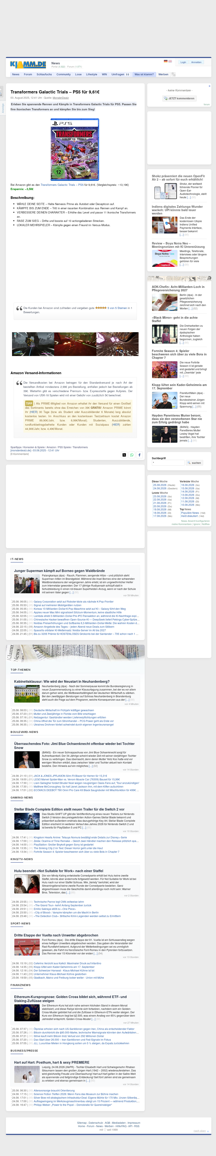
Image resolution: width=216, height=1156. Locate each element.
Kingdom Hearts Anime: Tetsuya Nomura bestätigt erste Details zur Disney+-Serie (80, 837)
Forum (28, 74)
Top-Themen (20, 669)
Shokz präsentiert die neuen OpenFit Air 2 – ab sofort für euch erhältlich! (178, 177)
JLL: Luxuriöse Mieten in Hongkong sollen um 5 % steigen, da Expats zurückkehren (81, 1043)
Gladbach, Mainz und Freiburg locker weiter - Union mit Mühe (69, 977)
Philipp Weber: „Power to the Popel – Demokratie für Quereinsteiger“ (73, 1104)
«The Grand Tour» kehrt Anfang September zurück (62, 905)
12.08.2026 (187, 498)
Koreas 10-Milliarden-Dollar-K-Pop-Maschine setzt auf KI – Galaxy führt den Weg (80, 608)
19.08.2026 (159, 509)
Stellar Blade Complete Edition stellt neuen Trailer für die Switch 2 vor (69, 809)
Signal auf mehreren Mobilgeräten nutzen (57, 605)
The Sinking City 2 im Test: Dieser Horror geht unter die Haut (68, 848)
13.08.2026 (187, 494)
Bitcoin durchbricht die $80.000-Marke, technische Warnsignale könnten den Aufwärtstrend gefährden (92, 1032)
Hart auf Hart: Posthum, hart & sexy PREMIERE (51, 1062)
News (15, 74)
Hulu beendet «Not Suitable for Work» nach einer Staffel (58, 870)
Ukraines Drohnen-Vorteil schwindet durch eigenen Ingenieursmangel (74, 724)
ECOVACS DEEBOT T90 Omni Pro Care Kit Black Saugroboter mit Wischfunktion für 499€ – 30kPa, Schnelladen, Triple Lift (103, 790)
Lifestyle (91, 74)
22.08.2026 (159, 499)
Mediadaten (119, 1122)
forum (207, 104)
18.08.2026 (159, 512)
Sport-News (20, 923)
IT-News (17, 559)
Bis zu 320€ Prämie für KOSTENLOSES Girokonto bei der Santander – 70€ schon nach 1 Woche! (89, 633)
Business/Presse (24, 1050)
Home (81, 1126)
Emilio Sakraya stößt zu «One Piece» (55, 909)
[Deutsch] (166, 61)
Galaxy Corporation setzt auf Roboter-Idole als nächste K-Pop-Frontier (73, 601)
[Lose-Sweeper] (173, 75)
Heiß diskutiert (189, 516)
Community (64, 74)
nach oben (200, 1130)
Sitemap (82, 1122)
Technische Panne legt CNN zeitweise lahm (59, 901)
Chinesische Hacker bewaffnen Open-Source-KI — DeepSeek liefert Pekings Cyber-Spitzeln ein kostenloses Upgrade (101, 619)
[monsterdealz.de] (21, 450)
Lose (78, 74)
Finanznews (21, 985)
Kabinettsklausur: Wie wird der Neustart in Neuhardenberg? (62, 681)
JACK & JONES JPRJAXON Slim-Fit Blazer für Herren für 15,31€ (70, 775)
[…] (71, 592)
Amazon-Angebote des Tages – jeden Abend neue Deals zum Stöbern (74, 626)
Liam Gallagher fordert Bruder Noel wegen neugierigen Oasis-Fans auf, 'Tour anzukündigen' (86, 783)
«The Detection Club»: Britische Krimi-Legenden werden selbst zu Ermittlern (77, 916)
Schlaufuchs (44, 74)
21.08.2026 (159, 502)
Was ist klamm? (144, 74)
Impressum (134, 1122)
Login (183, 62)
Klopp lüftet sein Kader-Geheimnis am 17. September (64, 967)
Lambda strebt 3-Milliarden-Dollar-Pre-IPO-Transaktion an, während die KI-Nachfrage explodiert (88, 616)
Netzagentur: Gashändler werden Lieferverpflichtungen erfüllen (70, 717)
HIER (33, 412)
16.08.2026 (187, 485)
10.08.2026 (187, 504)
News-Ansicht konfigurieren (195, 520)
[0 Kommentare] (20, 454)
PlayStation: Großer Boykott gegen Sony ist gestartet (63, 844)
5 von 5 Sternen (117, 308)
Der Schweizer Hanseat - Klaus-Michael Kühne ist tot (64, 970)
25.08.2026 (159, 485)
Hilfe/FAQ (121, 1126)
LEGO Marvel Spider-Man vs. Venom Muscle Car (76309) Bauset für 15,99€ (77, 779)
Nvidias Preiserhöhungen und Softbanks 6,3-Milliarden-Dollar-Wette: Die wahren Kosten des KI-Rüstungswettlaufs (99, 623)
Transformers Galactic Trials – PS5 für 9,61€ (55, 92)
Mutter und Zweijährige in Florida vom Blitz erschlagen (65, 713)
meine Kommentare (182, 524)
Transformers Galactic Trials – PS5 (62, 185)
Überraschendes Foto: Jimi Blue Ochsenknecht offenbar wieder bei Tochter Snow (74, 745)
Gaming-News (22, 797)
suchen (196, 463)
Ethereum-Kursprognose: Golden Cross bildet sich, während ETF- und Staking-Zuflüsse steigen (70, 998)
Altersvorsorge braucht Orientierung (54, 1090)
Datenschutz (96, 1122)
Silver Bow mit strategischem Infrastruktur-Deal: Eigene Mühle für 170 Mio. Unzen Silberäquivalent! (90, 1097)
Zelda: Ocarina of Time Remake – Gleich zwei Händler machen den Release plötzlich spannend (89, 841)
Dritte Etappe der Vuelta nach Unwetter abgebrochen (56, 935)
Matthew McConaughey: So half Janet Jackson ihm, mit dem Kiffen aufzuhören (78, 786)
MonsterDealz (61, 97)
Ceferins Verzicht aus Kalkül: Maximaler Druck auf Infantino (67, 963)
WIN (104, 74)
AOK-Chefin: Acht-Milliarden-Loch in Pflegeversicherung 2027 (178, 288)
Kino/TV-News (22, 859)
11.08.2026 (187, 501)
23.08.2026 (159, 496)
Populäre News (190, 512)
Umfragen (120, 74)
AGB (107, 1122)
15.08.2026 (187, 488)
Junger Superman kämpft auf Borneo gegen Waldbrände (59, 570)
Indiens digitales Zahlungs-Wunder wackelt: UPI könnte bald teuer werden (177, 209)
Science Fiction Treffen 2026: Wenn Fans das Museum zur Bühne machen (76, 1094)
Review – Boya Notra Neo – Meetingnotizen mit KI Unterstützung (178, 245)
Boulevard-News (24, 732)
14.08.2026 (187, 491)
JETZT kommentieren (181, 98)
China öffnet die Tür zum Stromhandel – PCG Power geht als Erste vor (74, 721)
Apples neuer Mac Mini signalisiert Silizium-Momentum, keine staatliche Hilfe (78, 612)
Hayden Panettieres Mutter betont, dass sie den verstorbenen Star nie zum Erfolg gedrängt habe (177, 418)
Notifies (206, 524)
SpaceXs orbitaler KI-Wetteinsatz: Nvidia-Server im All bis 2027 (70, 630)
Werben (163, 74)
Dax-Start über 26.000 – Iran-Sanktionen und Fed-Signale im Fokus (72, 1039)
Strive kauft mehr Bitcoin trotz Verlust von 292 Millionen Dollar (69, 1036)
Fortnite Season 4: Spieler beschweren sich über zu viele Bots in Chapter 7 (76, 851)
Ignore (196, 524)
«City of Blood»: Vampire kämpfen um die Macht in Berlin (66, 912)
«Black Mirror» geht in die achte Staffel (175, 319)
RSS (136, 1126)
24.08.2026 (159, 488)
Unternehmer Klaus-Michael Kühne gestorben (60, 974)
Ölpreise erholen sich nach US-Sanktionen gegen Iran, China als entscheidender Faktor (84, 1029)
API (130, 1126)
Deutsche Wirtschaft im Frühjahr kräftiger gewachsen (64, 710)
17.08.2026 (159, 516)
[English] (170, 61)
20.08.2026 (159, 506)
